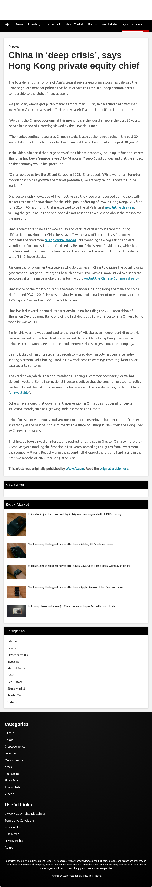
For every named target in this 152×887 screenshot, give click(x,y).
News (19, 24)
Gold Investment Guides (40, 861)
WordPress (68, 876)
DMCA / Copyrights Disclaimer (25, 813)
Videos (12, 702)
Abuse (9, 847)
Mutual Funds (16, 668)
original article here (114, 468)
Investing (34, 24)
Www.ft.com (75, 468)
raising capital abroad (60, 240)
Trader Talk (53, 24)
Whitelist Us (13, 827)
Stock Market (74, 24)
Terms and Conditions (20, 820)
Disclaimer (12, 834)
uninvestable (19, 392)
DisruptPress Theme (90, 876)
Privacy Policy (14, 840)
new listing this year (119, 207)
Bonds (92, 24)
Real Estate (109, 24)
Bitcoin (12, 641)
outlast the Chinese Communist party (111, 278)
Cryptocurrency (131, 24)
